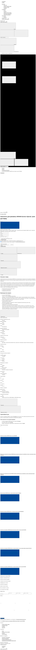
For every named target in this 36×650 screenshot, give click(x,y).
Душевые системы (6, 99)
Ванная (5, 83)
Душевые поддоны (6, 98)
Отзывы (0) (2, 260)
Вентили (8, 132)
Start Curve (7, 127)
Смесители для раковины (14, 91)
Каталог (16, 75)
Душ (4, 94)
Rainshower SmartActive (7, 126)
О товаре (2, 253)
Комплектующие (6, 114)
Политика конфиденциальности (20, 241)
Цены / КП (5, 5)
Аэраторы (5, 132)
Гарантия (5, 8)
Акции (3, 144)
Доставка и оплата (6, 7)
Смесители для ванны (7, 91)
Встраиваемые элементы (13, 132)
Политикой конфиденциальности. (21, 619)
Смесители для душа (12, 100)
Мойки (5, 109)
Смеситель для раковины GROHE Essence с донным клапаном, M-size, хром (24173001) (13, 566)
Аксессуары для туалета (13, 131)
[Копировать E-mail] (8, 19)
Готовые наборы (15, 113)
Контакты (5, 11)
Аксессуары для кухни (7, 131)
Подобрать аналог (3, 246)
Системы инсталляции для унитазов (13, 118)
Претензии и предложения (8, 13)
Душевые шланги (11, 99)
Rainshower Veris (13, 126)
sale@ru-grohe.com (5, 19)
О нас (5, 10)
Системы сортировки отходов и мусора (11, 109)
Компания (3, 148)
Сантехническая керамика (7, 115)
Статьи (3, 150)
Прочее (14, 134)
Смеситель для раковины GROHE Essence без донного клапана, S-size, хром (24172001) (13, 529)
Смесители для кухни (7, 110)
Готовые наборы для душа (9, 97)
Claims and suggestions (7, 14)
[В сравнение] (0, 426)
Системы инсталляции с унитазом (9, 119)
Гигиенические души (10, 113)
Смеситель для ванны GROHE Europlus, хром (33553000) (8, 435)
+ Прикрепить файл (3, 239)
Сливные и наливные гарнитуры (8, 135)
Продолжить (2, 618)
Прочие (9, 128)
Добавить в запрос (3, 228)
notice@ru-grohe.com (3, 644)
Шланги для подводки (12, 136)
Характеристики (19, 253)
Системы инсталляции (15, 115)
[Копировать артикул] (6, 212)
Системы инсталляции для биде (8, 116)
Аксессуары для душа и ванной (8, 95)
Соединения (15, 135)
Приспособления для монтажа (8, 134)
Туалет (5, 112)
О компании (4, 9)
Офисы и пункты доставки (7, 12)
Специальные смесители (7, 92)
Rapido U (17, 126)
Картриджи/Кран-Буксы (7, 133)
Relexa (5, 127)
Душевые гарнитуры (16, 97)
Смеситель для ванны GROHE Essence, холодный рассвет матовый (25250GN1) (12, 511)
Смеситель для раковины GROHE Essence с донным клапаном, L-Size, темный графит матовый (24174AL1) (16, 548)
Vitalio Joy (15, 127)
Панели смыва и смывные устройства (14, 114)
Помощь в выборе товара (7, 6)
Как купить (3, 4)
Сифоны (16, 134)
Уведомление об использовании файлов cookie (9, 640)
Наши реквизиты (4, 634)
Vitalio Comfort (11, 127)
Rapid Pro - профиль (7, 130)
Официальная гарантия (4, 267)
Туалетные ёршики (6, 136)
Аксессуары (5, 113)
